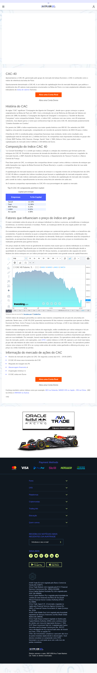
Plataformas (33, 495)
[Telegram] (57, 556)
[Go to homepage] (36, 649)
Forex (31, 481)
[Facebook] (31, 556)
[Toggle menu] (3, 6)
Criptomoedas (34, 502)
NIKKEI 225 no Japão (67, 390)
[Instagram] (41, 556)
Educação (33, 516)
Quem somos (34, 522)
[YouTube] (36, 556)
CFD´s (44, 340)
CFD (31, 488)
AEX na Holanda (51, 390)
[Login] (93, 6)
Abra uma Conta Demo (48, 100)
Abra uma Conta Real (48, 95)
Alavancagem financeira (17, 367)
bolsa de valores (23, 90)
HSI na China (81, 390)
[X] (46, 556)
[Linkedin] (52, 556)
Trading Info (33, 509)
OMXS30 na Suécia (21, 393)
